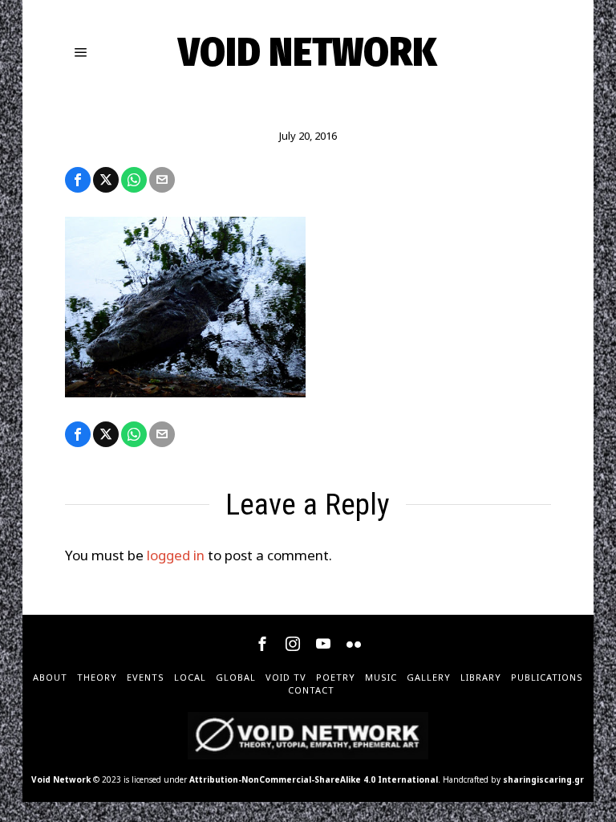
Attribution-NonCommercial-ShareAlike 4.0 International (313, 779)
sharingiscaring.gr (543, 779)
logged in (176, 555)
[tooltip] (78, 180)
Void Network (61, 779)
